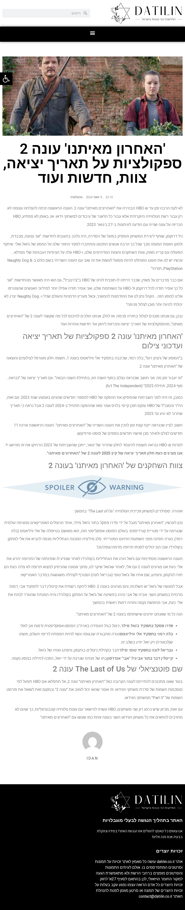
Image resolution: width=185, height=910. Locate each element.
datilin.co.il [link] (165, 861)
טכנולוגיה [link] (76, 197)
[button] (93, 33)
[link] (6, 78)
